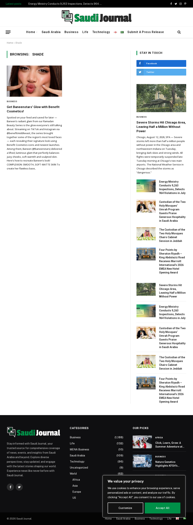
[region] (144, 496)
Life (85, 32)
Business (71, 32)
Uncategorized (79, 467)
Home (30, 32)
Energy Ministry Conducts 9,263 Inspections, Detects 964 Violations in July (66, 3)
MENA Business (79, 449)
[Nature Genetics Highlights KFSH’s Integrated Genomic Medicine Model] (142, 461)
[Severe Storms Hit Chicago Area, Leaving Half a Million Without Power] (161, 98)
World (73, 473)
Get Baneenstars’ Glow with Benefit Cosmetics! (33, 109)
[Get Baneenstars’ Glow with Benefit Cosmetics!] (34, 81)
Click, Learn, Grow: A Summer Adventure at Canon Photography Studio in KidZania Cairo (170, 445)
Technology (101, 32)
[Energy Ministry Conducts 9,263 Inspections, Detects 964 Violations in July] (146, 185)
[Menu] (8, 32)
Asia (75, 485)
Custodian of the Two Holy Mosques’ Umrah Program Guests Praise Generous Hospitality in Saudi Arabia (172, 211)
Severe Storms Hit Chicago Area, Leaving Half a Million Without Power (161, 126)
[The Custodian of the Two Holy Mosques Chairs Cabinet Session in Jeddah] (146, 233)
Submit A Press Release (145, 32)
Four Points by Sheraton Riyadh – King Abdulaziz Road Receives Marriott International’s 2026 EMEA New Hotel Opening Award (172, 261)
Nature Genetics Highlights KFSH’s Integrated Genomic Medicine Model (167, 464)
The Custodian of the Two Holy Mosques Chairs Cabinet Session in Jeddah (172, 235)
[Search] (179, 32)
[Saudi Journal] (96, 17)
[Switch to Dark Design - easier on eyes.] (185, 32)
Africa (76, 479)
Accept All (162, 508)
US (74, 497)
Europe (76, 491)
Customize (125, 508)
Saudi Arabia (51, 32)
